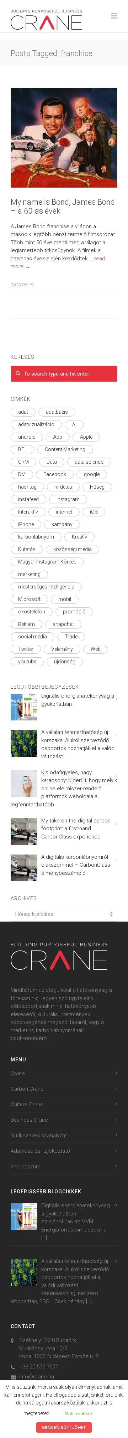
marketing (29, 574)
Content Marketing (65, 449)
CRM (23, 462)
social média (32, 636)
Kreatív (79, 537)
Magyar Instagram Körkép (47, 562)
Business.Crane (29, 1120)
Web (96, 649)
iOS (94, 512)
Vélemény (62, 649)
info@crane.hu (36, 1376)
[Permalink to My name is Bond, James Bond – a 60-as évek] (64, 138)
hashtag (27, 487)
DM (22, 474)
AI (74, 424)
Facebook (54, 474)
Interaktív (28, 512)
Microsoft (29, 599)
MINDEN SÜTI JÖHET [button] (64, 1427)
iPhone (26, 524)
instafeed (28, 499)
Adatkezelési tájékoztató (40, 1151)
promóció (74, 612)
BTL (22, 449)
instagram (68, 499)
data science (89, 462)
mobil (64, 599)
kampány (62, 524)
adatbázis (57, 412)
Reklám (26, 624)
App (57, 437)
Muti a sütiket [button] (78, 1413)
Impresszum (26, 1166)
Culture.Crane (27, 1104)
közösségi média (72, 549)
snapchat (63, 624)
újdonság (64, 661)
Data (52, 462)
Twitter (25, 649)
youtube (27, 661)
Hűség (97, 487)
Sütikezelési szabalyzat (39, 1135)
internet (64, 512)
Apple (86, 437)
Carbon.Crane (27, 1089)
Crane (18, 1073)
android (27, 437)
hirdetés (63, 487)
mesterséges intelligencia (46, 587)
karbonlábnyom (36, 537)
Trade (71, 636)
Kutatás (27, 549)
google (92, 474)
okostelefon (31, 612)
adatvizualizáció (36, 424)
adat (23, 412)
